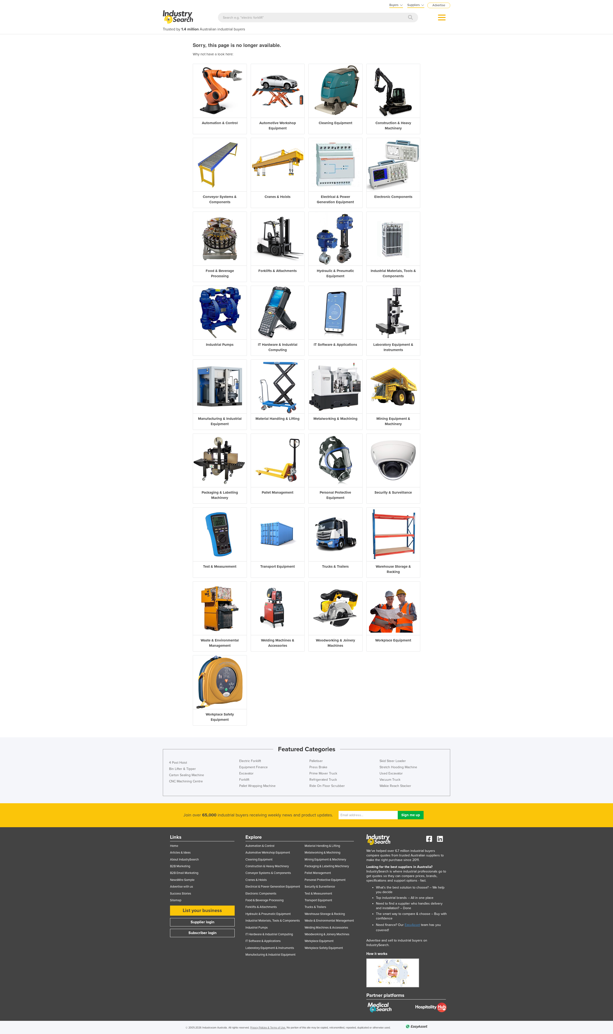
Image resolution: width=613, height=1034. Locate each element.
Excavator (246, 773)
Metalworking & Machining (322, 853)
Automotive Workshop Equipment (267, 853)
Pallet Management (318, 873)
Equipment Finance (253, 767)
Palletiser (316, 761)
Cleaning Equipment (258, 859)
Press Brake (318, 767)
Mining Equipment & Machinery (325, 859)
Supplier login (202, 922)
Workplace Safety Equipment (324, 948)
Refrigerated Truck (323, 780)
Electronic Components (260, 893)
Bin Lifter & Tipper (182, 769)
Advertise (438, 5)
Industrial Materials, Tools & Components (272, 921)
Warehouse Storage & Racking (325, 914)
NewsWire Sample (182, 880)
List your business (202, 910)
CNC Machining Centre (186, 781)
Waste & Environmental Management (329, 921)
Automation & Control (259, 846)
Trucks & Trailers (315, 907)
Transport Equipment (318, 900)
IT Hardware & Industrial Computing (269, 934)
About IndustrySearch (184, 859)
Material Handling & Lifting (322, 846)
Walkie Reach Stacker (395, 786)
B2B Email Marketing (184, 873)
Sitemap (175, 900)
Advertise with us (181, 887)
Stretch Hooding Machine (398, 767)
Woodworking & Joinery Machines (327, 934)
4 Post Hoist (178, 763)
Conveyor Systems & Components (268, 873)
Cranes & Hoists (256, 880)
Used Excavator (391, 773)
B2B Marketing (180, 866)
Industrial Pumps (256, 928)
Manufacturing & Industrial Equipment (270, 955)
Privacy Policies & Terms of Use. (268, 1027)
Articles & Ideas (180, 853)
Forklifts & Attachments (261, 907)
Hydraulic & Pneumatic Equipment (268, 914)
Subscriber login (202, 932)
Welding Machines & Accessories (326, 928)
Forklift (244, 780)
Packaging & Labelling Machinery (327, 866)
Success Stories (180, 893)
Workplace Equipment (319, 941)
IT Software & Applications (263, 941)
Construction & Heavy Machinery (267, 866)
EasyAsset (412, 925)
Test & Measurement (318, 893)
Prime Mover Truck (323, 773)
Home (174, 846)
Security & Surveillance (320, 887)
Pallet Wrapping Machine (257, 786)
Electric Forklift (250, 761)
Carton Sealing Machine (186, 775)
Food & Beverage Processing (264, 900)
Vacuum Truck (390, 780)
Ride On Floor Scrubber (327, 786)
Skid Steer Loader (393, 761)
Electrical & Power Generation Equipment (272, 887)
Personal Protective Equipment (325, 880)
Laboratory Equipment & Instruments (269, 948)
